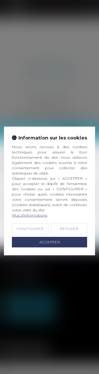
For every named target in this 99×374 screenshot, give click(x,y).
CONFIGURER (30, 228)
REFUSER (69, 228)
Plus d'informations (29, 215)
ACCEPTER (49, 242)
